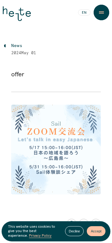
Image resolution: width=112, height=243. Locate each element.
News (16, 46)
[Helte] (17, 16)
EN (84, 13)
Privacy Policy (40, 236)
